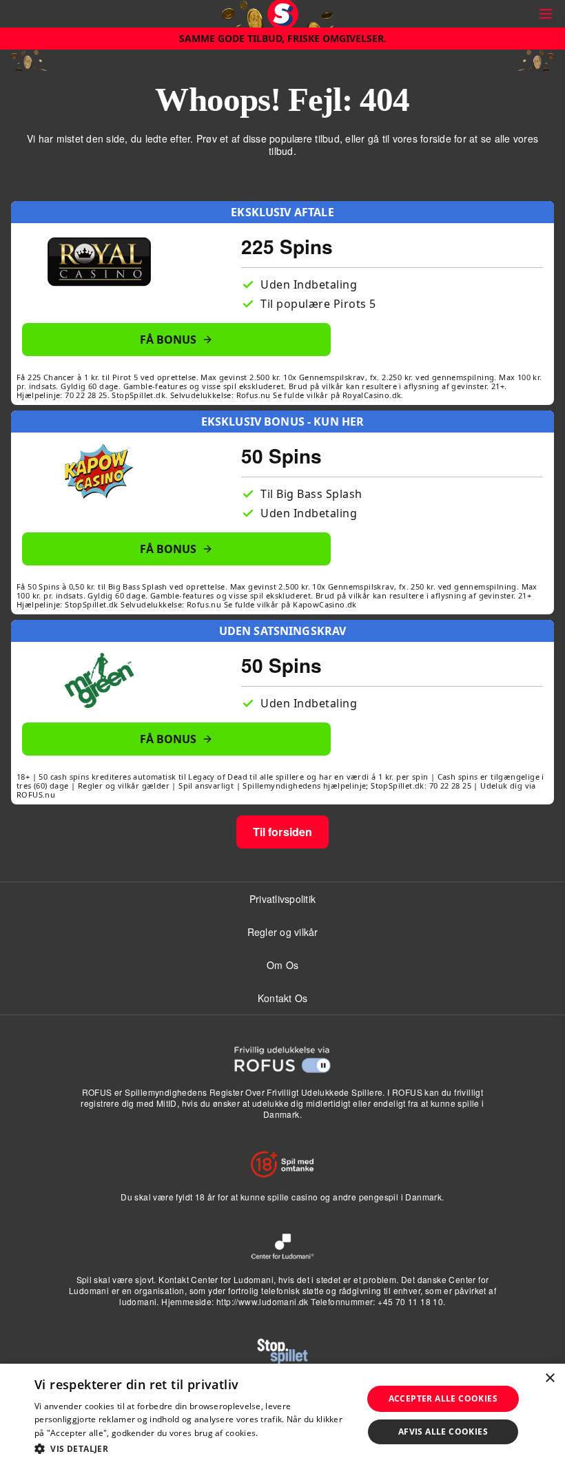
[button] (193, 1448)
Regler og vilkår (282, 932)
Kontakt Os (283, 998)
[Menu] (545, 14)
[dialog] (282, 1415)
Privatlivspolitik (282, 899)
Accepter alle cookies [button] (443, 1398)
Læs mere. (281, 1433)
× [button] (549, 1378)
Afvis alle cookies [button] (443, 1431)
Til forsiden (283, 832)
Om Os (282, 965)
